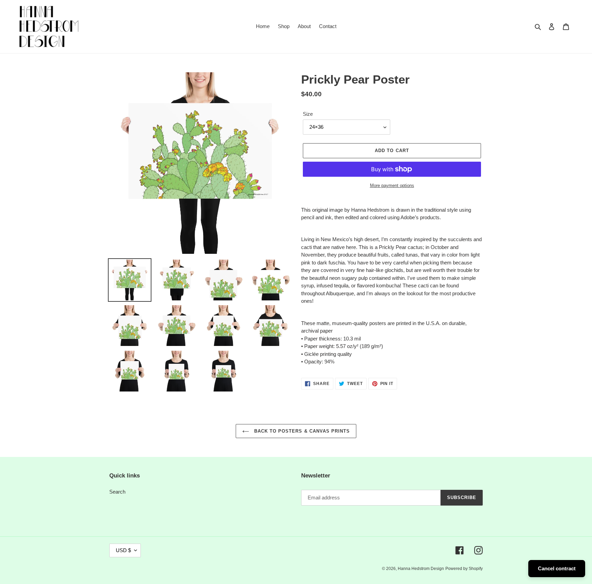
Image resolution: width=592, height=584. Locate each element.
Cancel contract (557, 568)
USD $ (123, 550)
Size (308, 114)
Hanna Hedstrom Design (421, 568)
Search (117, 492)
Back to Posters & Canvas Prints (301, 431)
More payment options (392, 185)
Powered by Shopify (464, 568)
